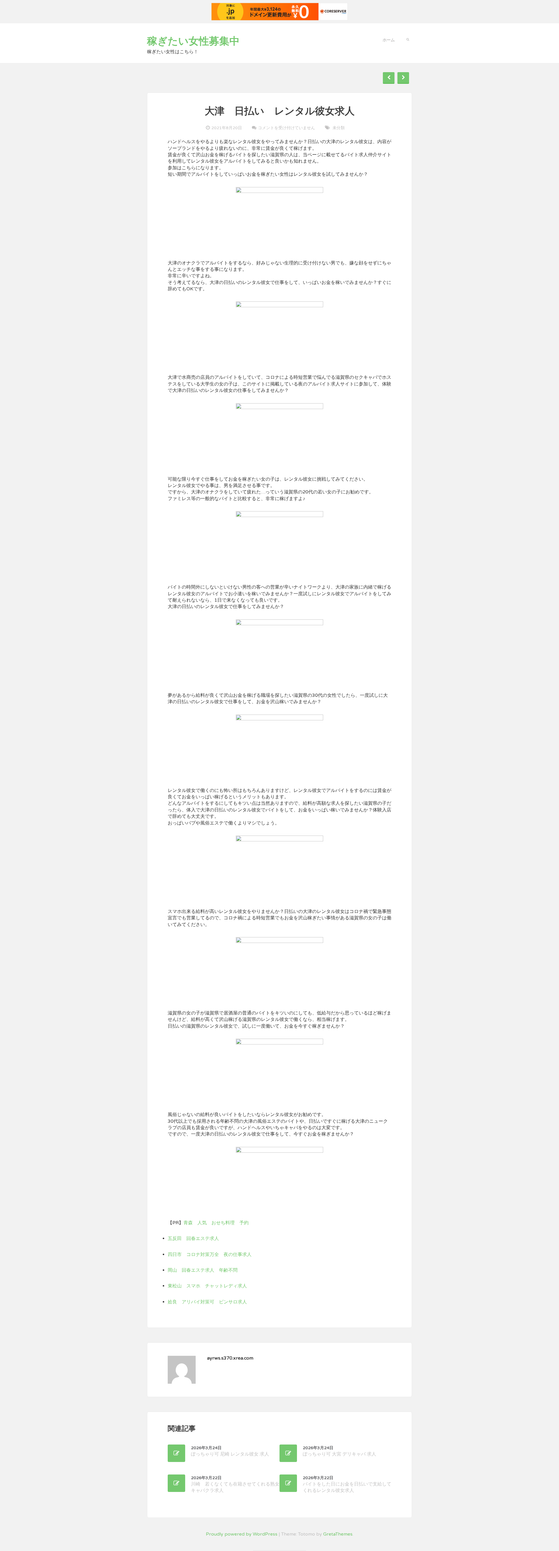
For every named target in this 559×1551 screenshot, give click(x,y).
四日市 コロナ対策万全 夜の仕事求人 (210, 1254)
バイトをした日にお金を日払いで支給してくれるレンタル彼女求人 (347, 1484)
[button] (408, 39)
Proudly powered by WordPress (241, 1534)
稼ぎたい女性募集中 (193, 41)
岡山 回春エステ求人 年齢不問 (203, 1270)
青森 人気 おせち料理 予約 (216, 1223)
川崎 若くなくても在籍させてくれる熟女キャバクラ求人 (235, 1484)
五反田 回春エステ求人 (193, 1238)
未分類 (338, 127)
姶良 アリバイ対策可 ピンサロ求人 (207, 1302)
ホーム (389, 40)
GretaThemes (338, 1534)
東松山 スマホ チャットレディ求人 (207, 1286)
